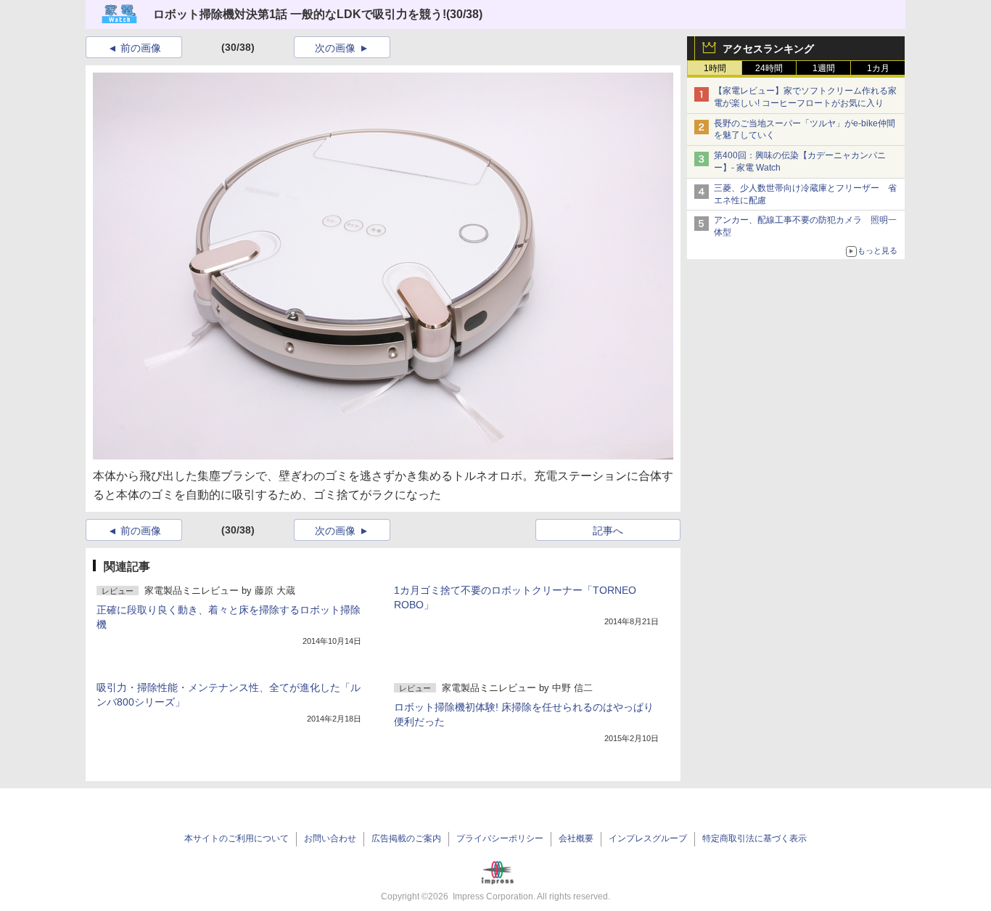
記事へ (608, 530)
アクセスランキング (768, 48)
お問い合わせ (330, 838)
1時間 (715, 68)
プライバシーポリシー (499, 838)
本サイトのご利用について (236, 838)
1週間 (824, 68)
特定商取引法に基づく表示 (754, 838)
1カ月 (878, 68)
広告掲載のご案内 (406, 838)
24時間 (769, 68)
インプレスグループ (648, 838)
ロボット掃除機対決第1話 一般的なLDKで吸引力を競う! (299, 14)
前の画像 (140, 48)
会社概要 (576, 838)
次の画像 (335, 48)
